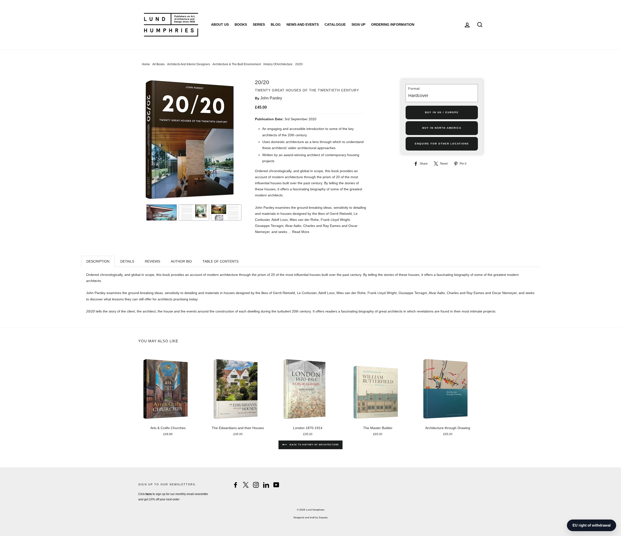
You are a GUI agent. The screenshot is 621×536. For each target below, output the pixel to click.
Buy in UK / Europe (442, 112)
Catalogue (335, 24)
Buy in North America (441, 128)
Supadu (323, 517)
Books (241, 24)
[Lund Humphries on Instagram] (256, 485)
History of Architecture (278, 64)
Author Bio (181, 261)
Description (97, 261)
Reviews (152, 261)
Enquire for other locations (442, 143)
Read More (300, 232)
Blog (276, 24)
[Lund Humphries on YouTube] (276, 485)
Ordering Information (392, 24)
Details (127, 261)
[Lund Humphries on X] (246, 485)
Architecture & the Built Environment (236, 64)
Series (259, 24)
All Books (158, 64)
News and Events (302, 24)
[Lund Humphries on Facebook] (235, 485)
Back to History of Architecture (314, 445)
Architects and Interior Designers (188, 64)
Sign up (358, 24)
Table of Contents (220, 261)
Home (146, 64)
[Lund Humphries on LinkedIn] (266, 485)
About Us (220, 24)
